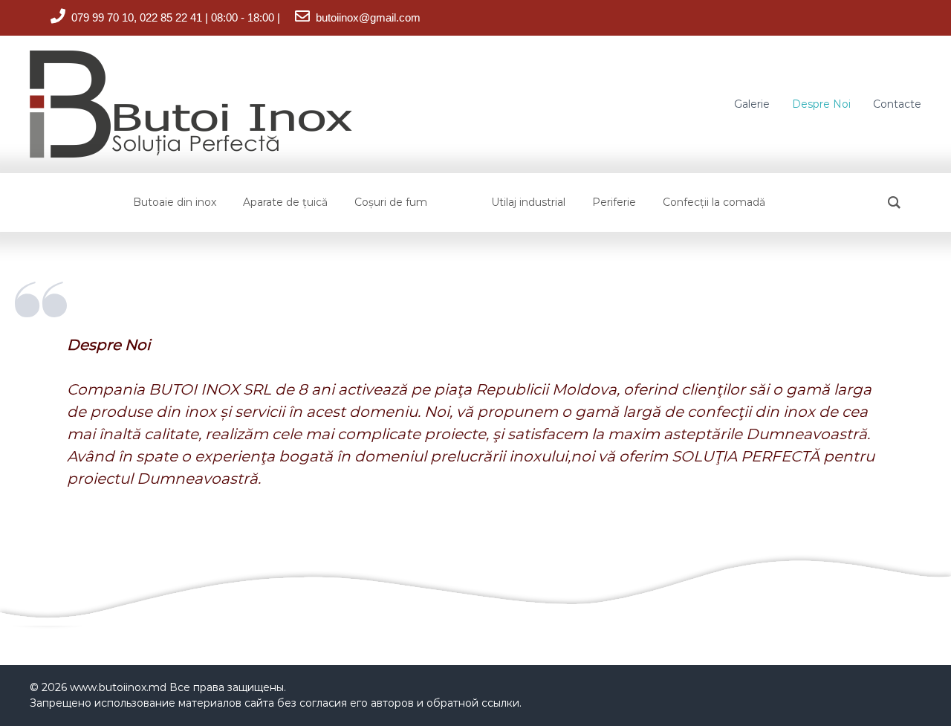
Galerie (752, 104)
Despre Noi (821, 104)
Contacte (897, 104)
